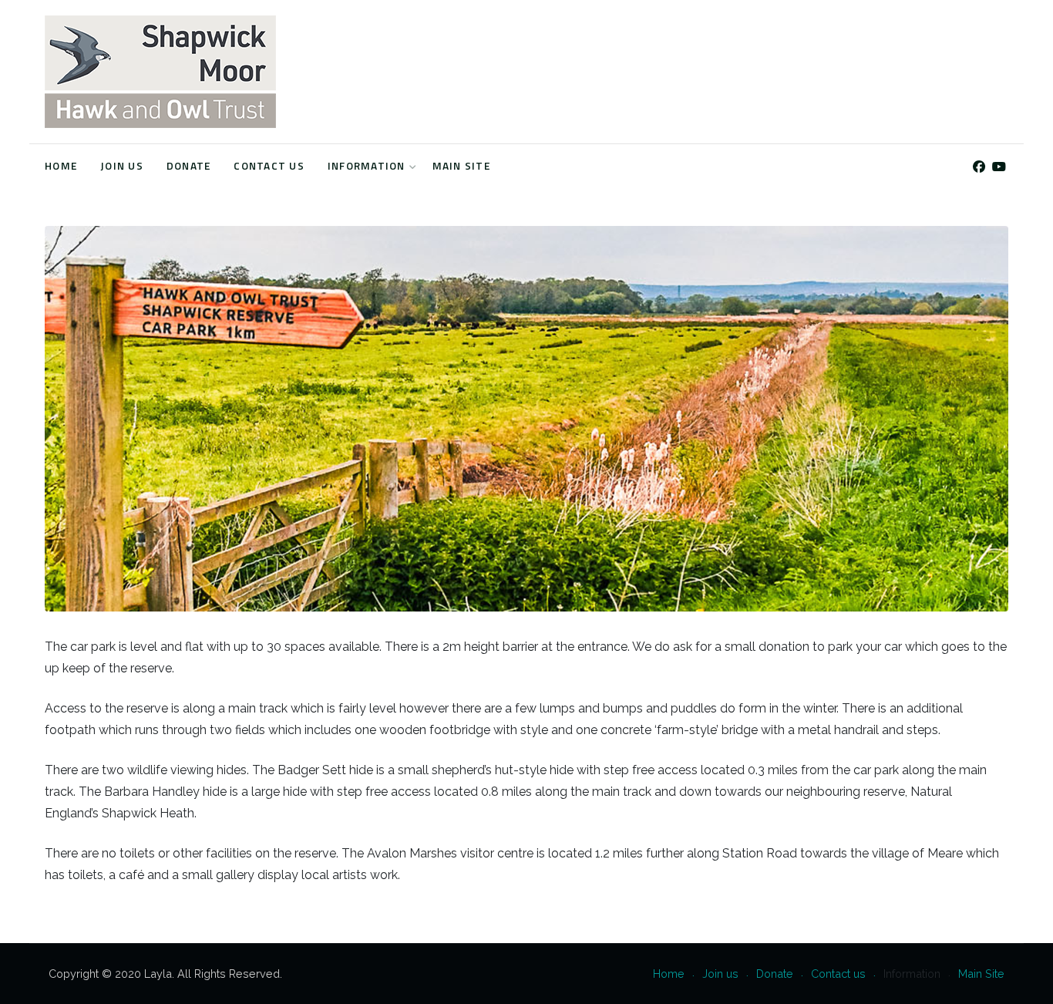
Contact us (269, 166)
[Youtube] (998, 167)
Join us (121, 166)
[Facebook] (978, 167)
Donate (189, 166)
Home (61, 166)
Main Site (461, 166)
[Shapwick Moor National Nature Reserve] (160, 71)
